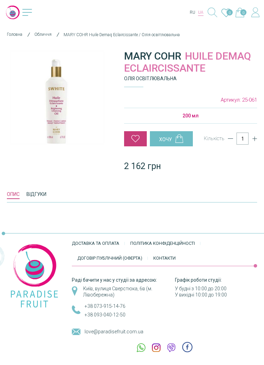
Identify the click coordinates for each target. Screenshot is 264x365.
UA (201, 12)
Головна (14, 34)
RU (192, 12)
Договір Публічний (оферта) (109, 258)
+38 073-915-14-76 (105, 306)
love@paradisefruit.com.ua (114, 331)
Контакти (164, 258)
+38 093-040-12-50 (105, 314)
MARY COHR (152, 56)
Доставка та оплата (95, 243)
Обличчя (43, 34)
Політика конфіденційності (162, 243)
